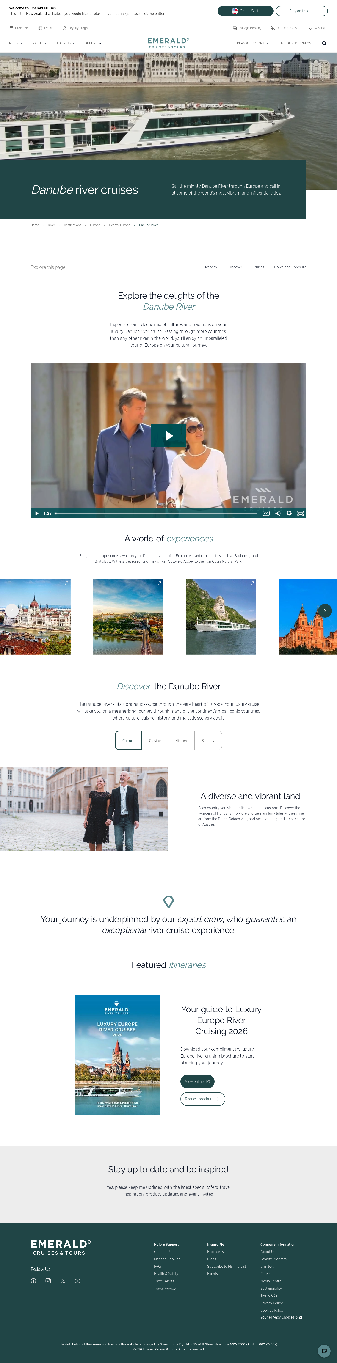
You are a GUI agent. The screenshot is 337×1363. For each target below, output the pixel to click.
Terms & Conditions (275, 1296)
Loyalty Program (80, 28)
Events (48, 28)
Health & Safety (166, 1274)
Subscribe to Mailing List (226, 1266)
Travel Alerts (164, 1281)
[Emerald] (168, 43)
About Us (267, 1252)
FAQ (157, 1266)
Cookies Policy (272, 1310)
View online (194, 1081)
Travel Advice (165, 1288)
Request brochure (199, 1099)
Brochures (22, 28)
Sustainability (271, 1288)
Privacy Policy (271, 1303)
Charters (267, 1266)
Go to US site (250, 11)
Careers (266, 1274)
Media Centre (270, 1281)
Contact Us (162, 1252)
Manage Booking (250, 28)
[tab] (128, 740)
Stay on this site (301, 11)
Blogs (211, 1259)
